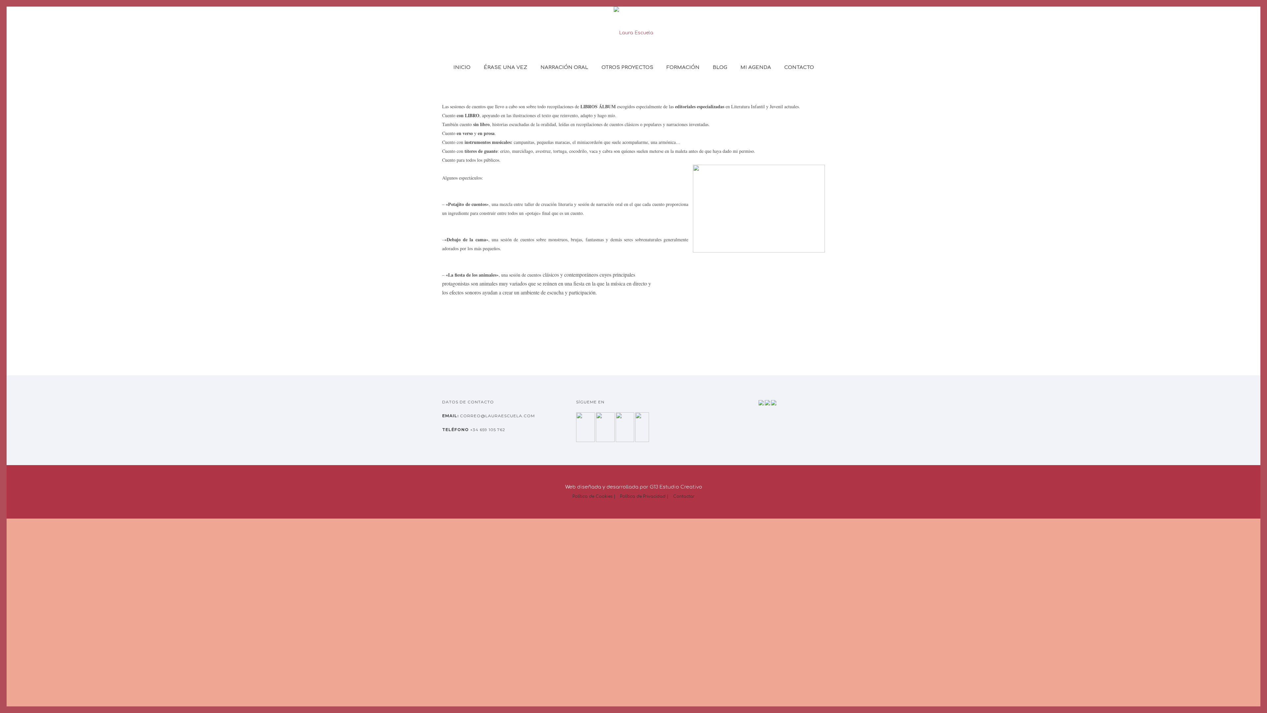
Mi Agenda (755, 67)
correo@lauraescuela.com (497, 415)
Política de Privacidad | (644, 496)
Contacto (799, 67)
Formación (682, 67)
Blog (720, 67)
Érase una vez (505, 67)
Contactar (684, 496)
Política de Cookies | (593, 496)
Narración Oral (564, 67)
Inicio (462, 67)
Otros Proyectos (627, 67)
